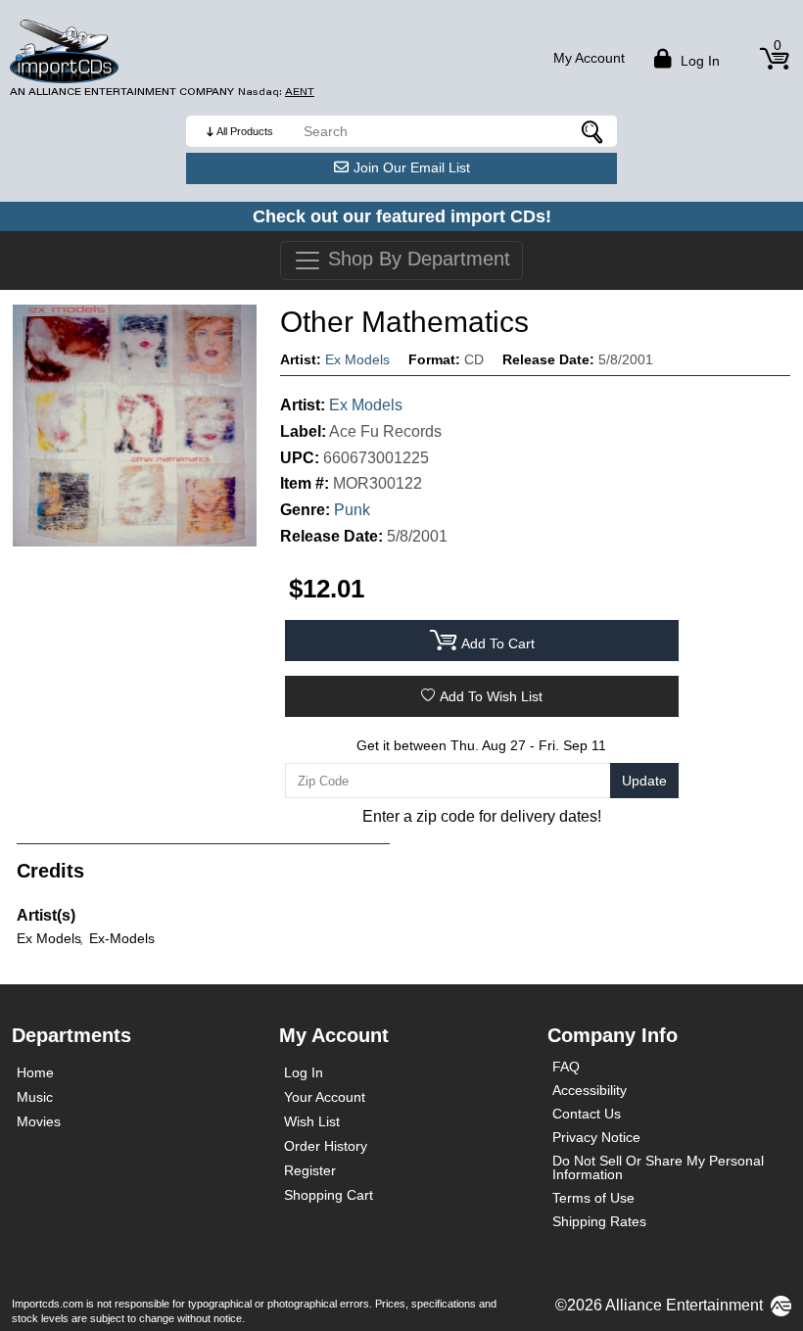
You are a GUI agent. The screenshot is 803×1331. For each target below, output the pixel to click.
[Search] (592, 131)
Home (35, 1072)
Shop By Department (416, 258)
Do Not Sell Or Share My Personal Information (658, 1167)
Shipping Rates (599, 1221)
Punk (352, 509)
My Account (589, 58)
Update (644, 780)
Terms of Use (593, 1198)
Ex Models (357, 359)
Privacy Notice (596, 1137)
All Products (244, 131)
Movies (39, 1121)
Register (310, 1170)
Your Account (324, 1097)
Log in (698, 61)
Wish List (312, 1121)
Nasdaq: (276, 91)
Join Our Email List (412, 167)
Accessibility (589, 1090)
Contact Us (586, 1113)
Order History (325, 1146)
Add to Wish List (491, 696)
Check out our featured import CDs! (402, 216)
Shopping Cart (328, 1195)
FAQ (566, 1066)
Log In (303, 1072)
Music (35, 1097)
